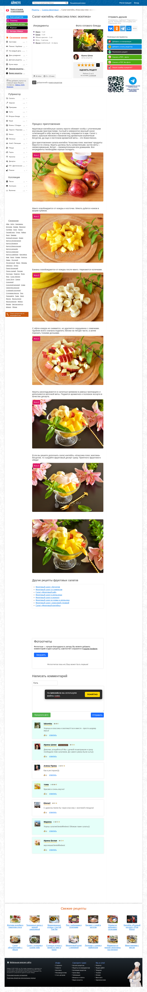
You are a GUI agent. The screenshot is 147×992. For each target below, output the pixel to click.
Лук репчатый (10, 263)
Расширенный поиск (77, 3)
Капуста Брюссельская (13, 246)
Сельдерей (9, 282)
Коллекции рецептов (79, 970)
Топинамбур (10, 296)
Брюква (15, 227)
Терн (21, 293)
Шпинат (8, 307)
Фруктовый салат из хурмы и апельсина (52, 600)
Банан (38, 34)
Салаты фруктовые (50, 10)
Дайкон (23, 232)
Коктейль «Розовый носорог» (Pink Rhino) (132, 927)
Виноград (22, 227)
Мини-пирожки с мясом (132, 947)
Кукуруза (24, 257)
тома (46, 784)
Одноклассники (101, 980)
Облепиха (9, 265)
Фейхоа (20, 301)
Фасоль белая (16, 299)
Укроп (22, 296)
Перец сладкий (11, 271)
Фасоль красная (11, 301)
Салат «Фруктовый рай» (46, 592)
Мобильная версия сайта (20, 962)
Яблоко (14, 307)
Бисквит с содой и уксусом (93, 926)
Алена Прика (50, 766)
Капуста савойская (12, 254)
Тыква (17, 296)
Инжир (21, 238)
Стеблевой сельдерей (13, 290)
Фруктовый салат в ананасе (47, 598)
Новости (58, 968)
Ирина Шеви (87, 56)
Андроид (10, 87)
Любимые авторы (17, 24)
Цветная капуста (17, 304)
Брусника (9, 227)
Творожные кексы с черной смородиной (34, 927)
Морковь (24, 263)
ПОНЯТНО (92, 694)
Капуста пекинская (12, 252)
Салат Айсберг (15, 277)
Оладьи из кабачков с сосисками (112, 927)
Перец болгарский (12, 268)
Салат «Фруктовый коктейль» (48, 605)
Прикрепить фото (41, 715)
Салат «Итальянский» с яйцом (15, 948)
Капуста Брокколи (12, 243)
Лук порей (14, 260)
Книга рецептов (16, 17)
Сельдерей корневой (13, 285)
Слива (23, 285)
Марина (48, 822)
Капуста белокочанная (13, 241)
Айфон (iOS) (20, 85)
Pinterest (98, 965)
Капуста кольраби (12, 249)
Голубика (9, 230)
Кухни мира (76, 973)
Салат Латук (10, 279)
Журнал (13, 28)
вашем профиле (90, 649)
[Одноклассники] (117, 28)
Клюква (17, 257)
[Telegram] (123, 28)
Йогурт (38, 43)
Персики (20, 271)
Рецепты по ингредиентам (81, 968)
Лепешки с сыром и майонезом (93, 947)
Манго (18, 263)
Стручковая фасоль (12, 293)
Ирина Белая (50, 841)
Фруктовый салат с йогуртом (48, 587)
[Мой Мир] (128, 28)
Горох (15, 230)
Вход (136, 3)
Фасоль (8, 299)
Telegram (99, 970)
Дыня (8, 235)
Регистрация (125, 3)
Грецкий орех (10, 232)
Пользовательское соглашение (17, 975)
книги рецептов (55, 83)
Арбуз (12, 224)
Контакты (58, 970)
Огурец (16, 265)
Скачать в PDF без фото (121, 62)
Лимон (8, 260)
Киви (7, 257)
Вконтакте (99, 977)
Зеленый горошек (12, 238)
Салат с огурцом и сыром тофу (34, 947)
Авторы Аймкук (16, 31)
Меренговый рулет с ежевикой (74, 947)
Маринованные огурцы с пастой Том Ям (54, 927)
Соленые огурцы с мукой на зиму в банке (54, 948)
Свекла (17, 279)
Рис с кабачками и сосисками (74, 926)
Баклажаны (19, 224)
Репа (7, 277)
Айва (7, 224)
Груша (18, 232)
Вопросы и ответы (78, 977)
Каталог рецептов (78, 965)
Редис (23, 274)
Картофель (23, 254)
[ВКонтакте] (111, 28)
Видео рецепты (15, 73)
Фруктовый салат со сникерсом (49, 590)
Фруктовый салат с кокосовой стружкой (52, 603)
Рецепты (35, 10)
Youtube (98, 973)
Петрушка (9, 274)
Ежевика (13, 235)
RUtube (98, 975)
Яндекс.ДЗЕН (100, 968)
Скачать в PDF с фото (120, 57)
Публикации (76, 975)
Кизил (12, 257)
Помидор (17, 274)
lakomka (48, 724)
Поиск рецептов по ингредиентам (17, 314)
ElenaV (47, 803)
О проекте (58, 965)
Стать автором (60, 975)
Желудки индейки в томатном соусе (15, 926)
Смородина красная (12, 288)
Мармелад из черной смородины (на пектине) (112, 948)
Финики (8, 304)
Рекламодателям (60, 973)
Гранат (20, 230)
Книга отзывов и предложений (17, 10)
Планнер (13, 21)
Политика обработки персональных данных (21, 978)
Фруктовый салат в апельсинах (49, 595)
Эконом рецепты (16, 69)
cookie (57, 696)
